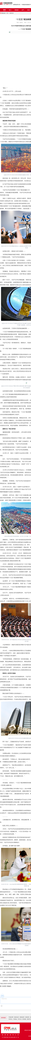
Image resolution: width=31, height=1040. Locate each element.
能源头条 (12, 13)
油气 (23, 10)
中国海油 (15, 1019)
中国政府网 (11, 1017)
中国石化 (10, 1019)
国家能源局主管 (16, 4)
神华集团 (24, 1019)
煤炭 (28, 10)
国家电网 (27, 1017)
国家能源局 (22, 1017)
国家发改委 (16, 1017)
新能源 (16, 10)
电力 (10, 10)
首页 (4, 10)
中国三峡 (20, 1019)
